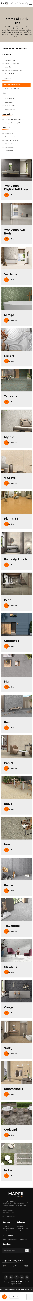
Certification (6, 1231)
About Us (5, 1226)
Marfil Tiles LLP (21, 1282)
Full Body (19, 1226)
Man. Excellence (8, 1228)
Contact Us (23, 1239)
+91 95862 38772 (7, 1211)
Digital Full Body (22, 1228)
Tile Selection (23, 4)
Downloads (20, 1231)
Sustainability (12, 1239)
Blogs (4, 1239)
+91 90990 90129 (8, 1213)
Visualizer (14, 4)
